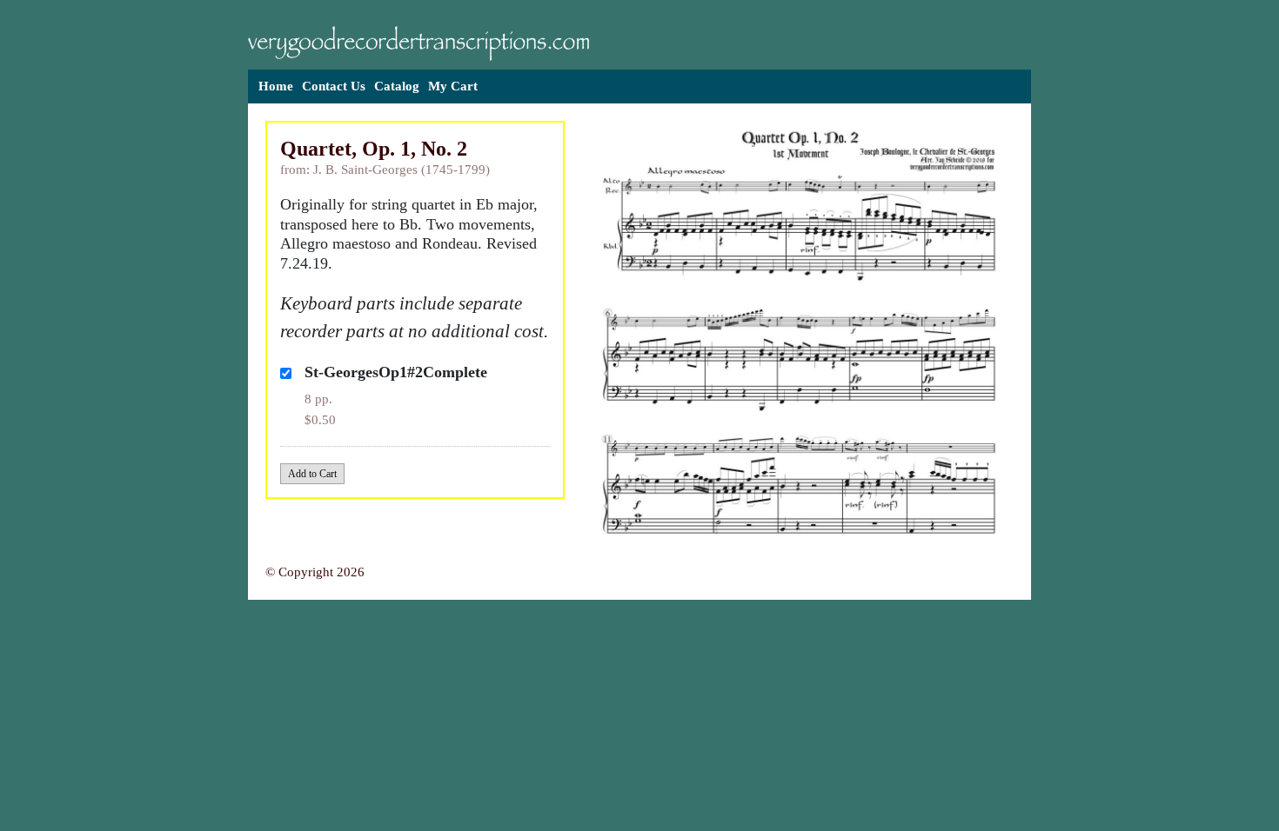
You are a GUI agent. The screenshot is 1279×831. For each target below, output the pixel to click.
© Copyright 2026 (315, 572)
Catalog (396, 86)
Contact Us (333, 86)
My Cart (453, 86)
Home (275, 86)
